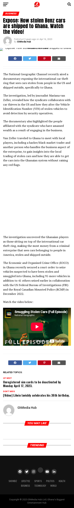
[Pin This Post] (44, 58)
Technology (40, 485)
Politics (50, 481)
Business (25, 485)
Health (62, 481)
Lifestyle (25, 481)
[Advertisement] (34, 202)
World (53, 485)
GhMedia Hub (24, 41)
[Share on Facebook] (15, 58)
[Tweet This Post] (30, 58)
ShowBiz (13, 481)
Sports (38, 481)
